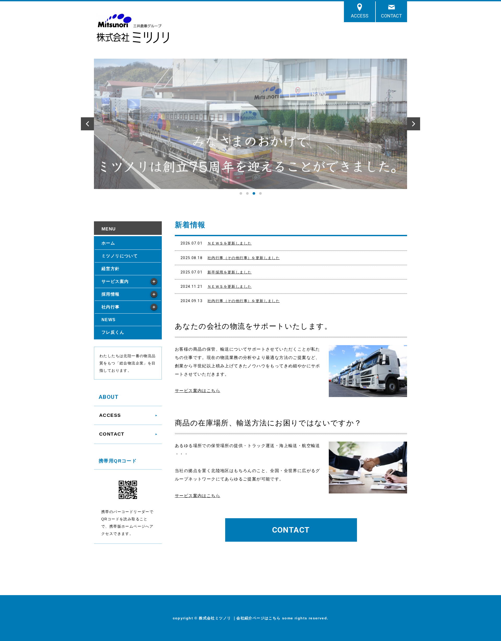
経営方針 (111, 268)
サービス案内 (115, 281)
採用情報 (111, 294)
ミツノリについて (120, 256)
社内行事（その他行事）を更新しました (243, 258)
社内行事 (111, 307)
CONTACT (391, 16)
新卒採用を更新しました (229, 272)
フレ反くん (113, 332)
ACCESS (359, 16)
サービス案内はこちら (197, 390)
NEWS (109, 320)
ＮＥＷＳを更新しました (229, 243)
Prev (87, 123)
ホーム (108, 243)
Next (413, 123)
